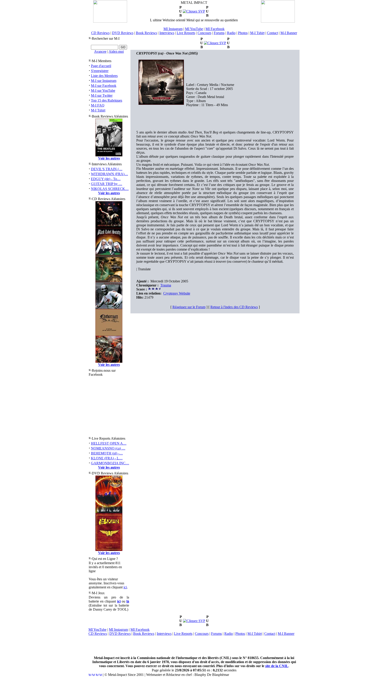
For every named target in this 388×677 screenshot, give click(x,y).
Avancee (100, 51)
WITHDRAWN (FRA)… (109, 174)
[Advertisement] (194, 646)
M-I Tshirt (257, 33)
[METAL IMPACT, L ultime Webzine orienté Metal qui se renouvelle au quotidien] (110, 21)
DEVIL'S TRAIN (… (106, 169)
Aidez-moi (116, 51)
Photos (243, 33)
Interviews (166, 33)
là (127, 601)
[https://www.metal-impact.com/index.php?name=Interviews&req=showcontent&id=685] (194, 11)
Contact (272, 33)
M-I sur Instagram (103, 81)
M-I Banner (288, 33)
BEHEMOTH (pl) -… (107, 453)
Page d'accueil (101, 66)
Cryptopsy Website (176, 293)
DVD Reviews (122, 33)
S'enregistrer (99, 71)
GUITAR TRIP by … (106, 184)
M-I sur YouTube (103, 90)
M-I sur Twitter (101, 95)
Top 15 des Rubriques (106, 100)
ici (125, 587)
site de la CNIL (276, 666)
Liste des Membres (104, 76)
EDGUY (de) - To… (106, 179)
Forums (219, 33)
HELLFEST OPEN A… (108, 443)
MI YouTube (194, 29)
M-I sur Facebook (103, 85)
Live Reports (186, 33)
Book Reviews (146, 33)
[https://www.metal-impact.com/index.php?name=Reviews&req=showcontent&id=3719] (194, 621)
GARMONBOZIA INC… (110, 463)
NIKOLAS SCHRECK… (110, 189)
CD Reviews (100, 33)
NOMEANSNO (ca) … (108, 448)
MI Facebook (215, 29)
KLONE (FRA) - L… (107, 458)
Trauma (165, 285)
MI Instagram (173, 29)
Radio (231, 33)
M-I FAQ (97, 105)
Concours (204, 33)
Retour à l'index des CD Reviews (234, 307)
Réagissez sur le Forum (188, 307)
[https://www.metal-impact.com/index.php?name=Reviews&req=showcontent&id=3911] (215, 43)
